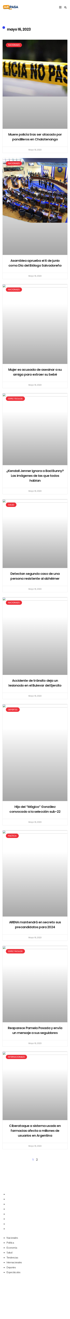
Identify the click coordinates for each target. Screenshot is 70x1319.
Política (10, 1199)
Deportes (11, 1223)
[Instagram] (42, 1183)
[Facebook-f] (28, 1183)
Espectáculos (14, 1228)
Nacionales (12, 1194)
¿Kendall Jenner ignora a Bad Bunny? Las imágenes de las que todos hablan (35, 476)
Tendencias (12, 1214)
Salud (9, 1209)
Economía (12, 1204)
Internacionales (14, 1218)
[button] (65, 7)
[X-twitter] (35, 1183)
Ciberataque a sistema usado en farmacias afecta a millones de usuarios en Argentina (35, 1131)
